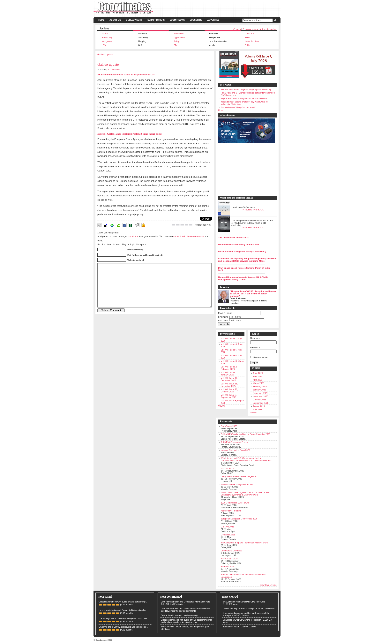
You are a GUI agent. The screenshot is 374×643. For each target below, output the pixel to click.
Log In (254, 362)
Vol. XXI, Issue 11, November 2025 (229, 384)
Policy (176, 41)
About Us (115, 20)
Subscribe (196, 20)
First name (223, 317)
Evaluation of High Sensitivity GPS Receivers (244, 602)
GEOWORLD (227, 468)
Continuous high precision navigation (240, 608)
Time (247, 37)
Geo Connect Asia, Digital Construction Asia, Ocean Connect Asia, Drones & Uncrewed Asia (245, 493)
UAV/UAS (249, 33)
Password (255, 347)
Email (221, 313)
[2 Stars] (178, 225)
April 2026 (257, 380)
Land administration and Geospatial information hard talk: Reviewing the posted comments (185, 609)
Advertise (213, 20)
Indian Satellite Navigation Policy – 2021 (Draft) (242, 251)
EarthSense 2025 (229, 426)
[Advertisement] (245, 169)
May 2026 (257, 376)
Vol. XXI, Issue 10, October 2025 (229, 390)
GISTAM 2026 (227, 527)
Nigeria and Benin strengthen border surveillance (244, 98)
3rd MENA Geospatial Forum (234, 442)
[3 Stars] (182, 225)
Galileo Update (105, 54)
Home (101, 20)
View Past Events (268, 585)
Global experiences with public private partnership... (123, 602)
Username (255, 338)
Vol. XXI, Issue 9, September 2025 (229, 396)
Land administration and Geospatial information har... (123, 610)
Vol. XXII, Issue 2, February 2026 (229, 368)
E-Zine (248, 45)
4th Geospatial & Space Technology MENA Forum (244, 542)
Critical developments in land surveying (179, 615)
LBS (104, 45)
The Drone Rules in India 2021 (233, 237)
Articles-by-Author (268, 29)
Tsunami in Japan (231, 626)
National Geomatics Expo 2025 (235, 450)
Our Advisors (134, 20)
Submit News (177, 20)
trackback (133, 236)
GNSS (105, 33)
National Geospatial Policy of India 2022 (238, 244)
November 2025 (260, 396)
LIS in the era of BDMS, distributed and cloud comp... (123, 627)
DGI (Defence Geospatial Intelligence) (239, 476)
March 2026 (258, 383)
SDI (175, 45)
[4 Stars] (186, 225)
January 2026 (259, 390)
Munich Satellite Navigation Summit (237, 484)
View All (221, 406)
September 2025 (260, 403)
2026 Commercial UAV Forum (235, 503)
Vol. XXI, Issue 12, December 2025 (229, 379)
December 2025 (260, 393)
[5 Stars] (191, 225)
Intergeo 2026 (227, 566)
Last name (223, 320)
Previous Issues (250, 29)
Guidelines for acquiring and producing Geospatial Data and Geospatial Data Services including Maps (247, 259)
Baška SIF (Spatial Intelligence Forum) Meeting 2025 (245, 434)
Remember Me (260, 357)
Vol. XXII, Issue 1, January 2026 (229, 373)
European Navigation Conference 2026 (239, 519)
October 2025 (259, 399)
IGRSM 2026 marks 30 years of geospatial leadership (246, 89)
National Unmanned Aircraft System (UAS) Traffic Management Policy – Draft (243, 278)
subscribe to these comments (188, 236)
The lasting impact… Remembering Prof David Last (123, 618)
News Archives (252, 41)
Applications (179, 37)
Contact (237, 29)
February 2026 (260, 386)
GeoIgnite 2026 (228, 534)
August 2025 (259, 406)
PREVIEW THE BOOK (253, 209)
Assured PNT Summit (231, 511)
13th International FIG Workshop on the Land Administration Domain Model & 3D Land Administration (246, 459)
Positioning (107, 37)
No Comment (114, 69)
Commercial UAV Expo (231, 550)
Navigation (107, 41)
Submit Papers (156, 20)
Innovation (178, 33)
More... (221, 110)
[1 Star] (174, 225)
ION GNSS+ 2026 (229, 558)
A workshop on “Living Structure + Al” (238, 107)
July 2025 (257, 409)
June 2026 (258, 373)
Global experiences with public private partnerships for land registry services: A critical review (186, 621)
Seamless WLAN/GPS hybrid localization (242, 620)
